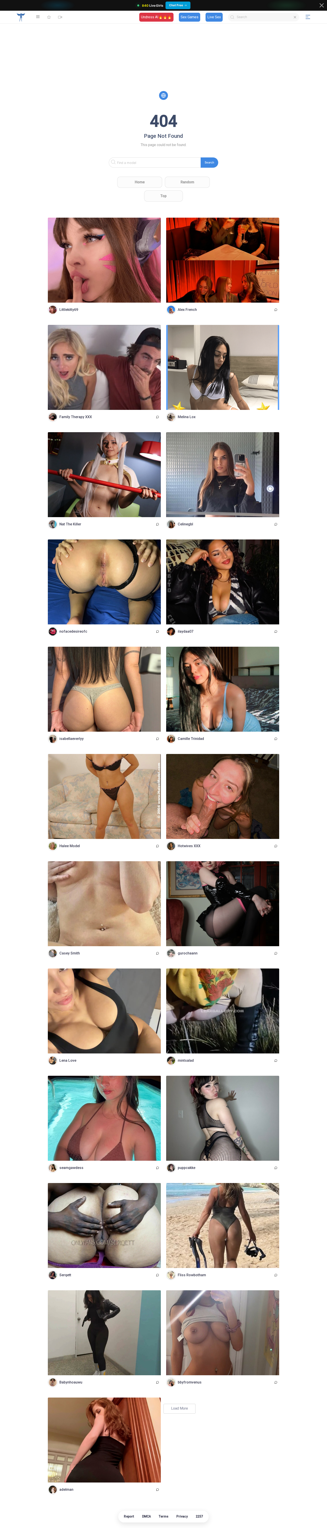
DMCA (146, 1516)
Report (129, 1516)
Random (187, 182)
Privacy (182, 1516)
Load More (179, 1408)
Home (140, 182)
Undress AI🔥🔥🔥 (156, 17)
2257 (199, 1516)
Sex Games (189, 17)
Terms (163, 1516)
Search (209, 162)
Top (163, 196)
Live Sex (214, 17)
